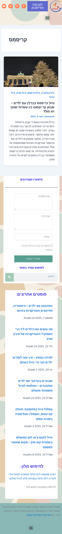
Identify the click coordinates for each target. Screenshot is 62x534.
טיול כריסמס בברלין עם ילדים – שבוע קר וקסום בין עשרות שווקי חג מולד (32, 107)
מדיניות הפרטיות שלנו (39, 515)
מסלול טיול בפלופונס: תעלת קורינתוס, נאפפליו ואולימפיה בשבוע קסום (34, 414)
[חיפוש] (9, 277)
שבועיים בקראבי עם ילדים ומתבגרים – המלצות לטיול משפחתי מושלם (35, 385)
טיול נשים (21, 93)
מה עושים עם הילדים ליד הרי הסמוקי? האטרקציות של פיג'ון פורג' (33, 333)
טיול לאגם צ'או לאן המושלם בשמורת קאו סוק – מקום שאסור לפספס (32, 442)
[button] (47, 17)
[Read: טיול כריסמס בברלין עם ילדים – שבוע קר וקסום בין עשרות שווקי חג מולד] (31, 71)
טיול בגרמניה (47, 93)
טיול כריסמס (34, 93)
